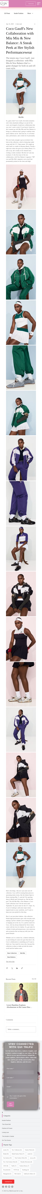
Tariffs (14, 1166)
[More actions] (35, 24)
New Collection (12, 953)
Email (9, 1086)
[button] (40, 3)
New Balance (11, 957)
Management (7, 1174)
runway (33, 1158)
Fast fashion (8, 1158)
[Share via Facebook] (7, 968)
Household (7, 1170)
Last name (10, 1077)
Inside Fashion (18, 13)
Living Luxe (5, 1132)
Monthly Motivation (26, 1162)
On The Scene (6, 1140)
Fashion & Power (7, 1128)
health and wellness (30, 1174)
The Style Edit (10, 961)
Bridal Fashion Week (18, 1154)
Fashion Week (30, 1150)
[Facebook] (6, 1187)
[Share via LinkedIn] (17, 968)
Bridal (6, 1154)
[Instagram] (3, 1187)
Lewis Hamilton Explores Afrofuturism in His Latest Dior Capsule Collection (18, 1006)
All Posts (7, 13)
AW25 (6, 1166)
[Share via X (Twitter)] (12, 968)
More (29, 13)
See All (34, 979)
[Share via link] (22, 968)
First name (10, 1068)
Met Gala (18, 1174)
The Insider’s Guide (8, 1136)
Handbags (26, 1170)
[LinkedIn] (12, 1187)
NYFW (17, 1170)
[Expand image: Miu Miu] (21, 187)
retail (30, 1154)
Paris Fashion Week (21, 1158)
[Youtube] (9, 1187)
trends (6, 1150)
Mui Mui (22, 953)
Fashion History (25, 1166)
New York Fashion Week (10, 1162)
